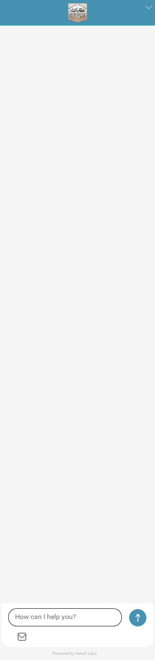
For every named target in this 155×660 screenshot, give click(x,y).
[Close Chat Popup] (148, 8)
